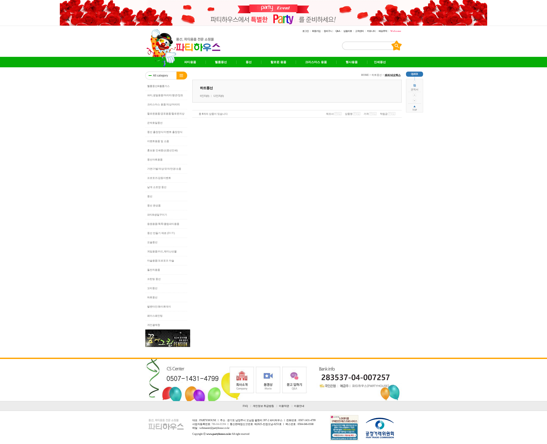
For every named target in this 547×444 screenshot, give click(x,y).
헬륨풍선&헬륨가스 (158, 86)
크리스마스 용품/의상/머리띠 (163, 104)
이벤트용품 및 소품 (158, 141)
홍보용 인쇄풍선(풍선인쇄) (162, 150)
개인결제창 (153, 324)
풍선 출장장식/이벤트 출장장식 (164, 132)
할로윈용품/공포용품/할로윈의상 (165, 113)
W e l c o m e (395, 31)
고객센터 (359, 31)
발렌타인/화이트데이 (159, 306)
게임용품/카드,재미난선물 (162, 251)
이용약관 (284, 405)
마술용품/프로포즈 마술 (160, 260)
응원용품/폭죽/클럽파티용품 (163, 223)
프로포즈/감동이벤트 (159, 177)
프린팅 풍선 (154, 279)
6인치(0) (204, 95)
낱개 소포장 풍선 (156, 187)
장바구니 (328, 31)
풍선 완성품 (154, 205)
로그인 (305, 31)
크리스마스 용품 (316, 62)
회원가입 (316, 31)
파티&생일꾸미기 (157, 214)
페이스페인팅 (155, 315)
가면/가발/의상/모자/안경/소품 (164, 168)
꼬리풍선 (152, 288)
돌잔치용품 (153, 269)
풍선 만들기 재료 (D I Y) (161, 233)
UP (414, 95)
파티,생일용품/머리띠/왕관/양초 (165, 95)
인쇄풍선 (380, 62)
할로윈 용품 (278, 62)
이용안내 (299, 405)
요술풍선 (152, 242)
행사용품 (352, 62)
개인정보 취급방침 (263, 405)
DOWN (414, 100)
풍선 (249, 62)
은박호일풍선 (155, 122)
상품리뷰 (347, 31)
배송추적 (383, 31)
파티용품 (190, 62)
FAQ (245, 405)
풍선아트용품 (155, 159)
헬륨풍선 (221, 62)
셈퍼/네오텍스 (393, 75)
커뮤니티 (371, 31)
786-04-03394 (219, 424)
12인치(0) (218, 95)
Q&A (337, 31)
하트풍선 (152, 297)
